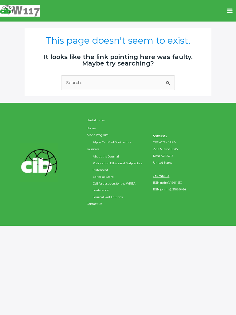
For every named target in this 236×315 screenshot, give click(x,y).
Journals (93, 149)
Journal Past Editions (108, 197)
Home (91, 128)
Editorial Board (103, 176)
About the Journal (106, 156)
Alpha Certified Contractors (112, 142)
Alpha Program (97, 135)
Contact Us (94, 203)
